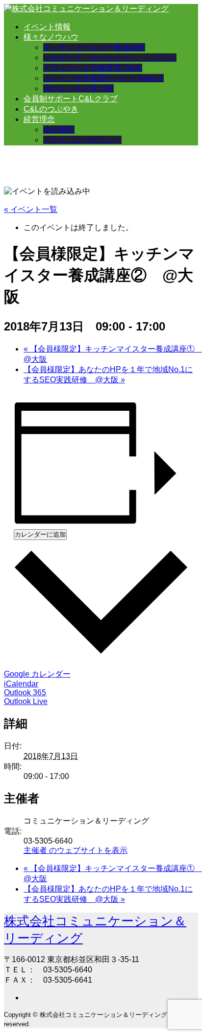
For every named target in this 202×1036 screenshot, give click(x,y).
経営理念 (39, 119)
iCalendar (21, 684)
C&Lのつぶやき (51, 109)
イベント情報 (47, 27)
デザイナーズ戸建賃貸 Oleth (92, 68)
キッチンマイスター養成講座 (94, 47)
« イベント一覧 (30, 209)
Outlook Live (26, 701)
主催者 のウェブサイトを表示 (75, 850)
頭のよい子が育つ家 (78, 88)
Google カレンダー (37, 674)
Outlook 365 (25, 692)
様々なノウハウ (51, 37)
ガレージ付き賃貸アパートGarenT (103, 78)
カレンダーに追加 (40, 534)
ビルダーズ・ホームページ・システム (110, 57)
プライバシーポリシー (82, 140)
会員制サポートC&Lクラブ (71, 98)
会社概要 (59, 129)
